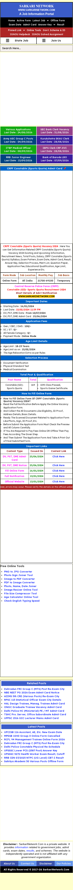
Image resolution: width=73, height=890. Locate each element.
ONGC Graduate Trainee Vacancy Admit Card (33, 707)
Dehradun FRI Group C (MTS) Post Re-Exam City (34, 688)
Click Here (58, 481)
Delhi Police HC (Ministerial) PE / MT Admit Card (34, 710)
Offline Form (58, 20)
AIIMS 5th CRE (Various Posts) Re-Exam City (31, 696)
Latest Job (39, 20)
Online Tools (34, 30)
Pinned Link (14, 30)
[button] (41, 21)
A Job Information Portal (36, 14)
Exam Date (15, 24)
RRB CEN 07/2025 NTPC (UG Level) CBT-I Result (34, 757)
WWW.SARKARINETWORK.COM (36, 10)
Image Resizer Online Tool (21, 589)
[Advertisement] (36, 89)
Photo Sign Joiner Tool (18, 575)
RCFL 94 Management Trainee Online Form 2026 (34, 739)
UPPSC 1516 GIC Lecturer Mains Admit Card (31, 718)
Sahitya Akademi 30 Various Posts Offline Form (33, 761)
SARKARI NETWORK (36, 6)
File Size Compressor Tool (20, 593)
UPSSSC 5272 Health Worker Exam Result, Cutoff (34, 753)
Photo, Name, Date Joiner (20, 586)
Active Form (24, 20)
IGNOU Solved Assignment (47, 34)
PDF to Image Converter (19, 582)
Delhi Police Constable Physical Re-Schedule (32, 746)
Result (60, 24)
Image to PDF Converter (19, 578)
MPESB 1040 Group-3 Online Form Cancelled (32, 735)
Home (11, 20)
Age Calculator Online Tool (21, 596)
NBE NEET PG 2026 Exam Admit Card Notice (31, 692)
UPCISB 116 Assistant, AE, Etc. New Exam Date (33, 732)
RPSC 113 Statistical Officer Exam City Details (32, 699)
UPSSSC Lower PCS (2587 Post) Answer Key (30, 750)
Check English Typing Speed (21, 600)
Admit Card (29, 24)
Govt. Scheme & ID (54, 30)
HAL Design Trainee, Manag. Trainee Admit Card (34, 703)
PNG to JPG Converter (18, 571)
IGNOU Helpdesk (20, 34)
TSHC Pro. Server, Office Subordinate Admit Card (35, 714)
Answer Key (45, 24)
